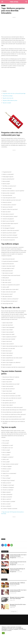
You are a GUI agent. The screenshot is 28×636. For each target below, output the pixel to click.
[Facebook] (2, 545)
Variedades (3, 5)
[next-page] (4, 576)
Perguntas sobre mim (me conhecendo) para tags (14, 93)
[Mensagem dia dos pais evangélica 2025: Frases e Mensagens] (5, 599)
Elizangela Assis (13, 557)
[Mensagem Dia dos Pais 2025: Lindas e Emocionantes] (5, 606)
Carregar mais (13, 611)
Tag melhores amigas (8, 95)
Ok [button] (3, 633)
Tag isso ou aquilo (7, 102)
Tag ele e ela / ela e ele (8, 98)
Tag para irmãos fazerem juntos (10, 100)
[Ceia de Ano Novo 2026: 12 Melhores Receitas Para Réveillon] (5, 585)
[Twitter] (5, 545)
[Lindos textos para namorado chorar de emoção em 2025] (5, 564)
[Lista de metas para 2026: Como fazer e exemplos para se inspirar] (5, 557)
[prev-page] (2, 576)
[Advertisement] (14, 26)
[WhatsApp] (11, 545)
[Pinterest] (8, 545)
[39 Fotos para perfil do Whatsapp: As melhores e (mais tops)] (5, 571)
